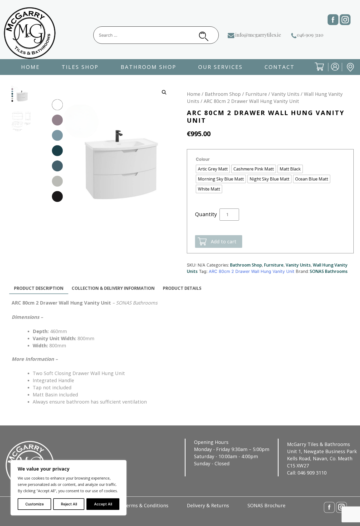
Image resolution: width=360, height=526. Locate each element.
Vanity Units (285, 94)
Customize (34, 504)
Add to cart (223, 241)
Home (30, 66)
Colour (203, 159)
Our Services (220, 66)
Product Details (182, 288)
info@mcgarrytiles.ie (258, 35)
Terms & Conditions (145, 505)
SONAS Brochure (266, 505)
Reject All (69, 504)
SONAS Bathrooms (329, 271)
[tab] (38, 288)
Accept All (103, 504)
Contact (280, 66)
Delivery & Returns (208, 505)
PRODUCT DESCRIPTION (39, 288)
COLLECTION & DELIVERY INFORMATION (113, 288)
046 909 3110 (310, 35)
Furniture (256, 94)
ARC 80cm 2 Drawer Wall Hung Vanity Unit (251, 271)
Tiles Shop (80, 66)
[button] (164, 92)
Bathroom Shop (148, 66)
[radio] (213, 169)
